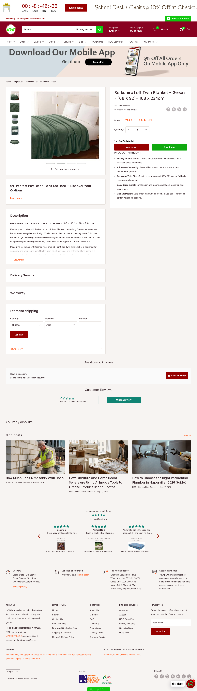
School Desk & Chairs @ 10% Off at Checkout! (106, 8)
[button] (40, 536)
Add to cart (131, 147)
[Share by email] (185, 109)
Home (9, 42)
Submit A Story (126, 628)
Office (22, 42)
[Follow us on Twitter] (162, 676)
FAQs (92, 619)
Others (52, 42)
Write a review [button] (123, 400)
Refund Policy (16, 349)
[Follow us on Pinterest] (173, 676)
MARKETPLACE (14, 636)
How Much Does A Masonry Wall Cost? (35, 478)
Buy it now (169, 147)
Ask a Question (178, 375)
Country (14, 318)
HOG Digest (148, 42)
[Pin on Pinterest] (174, 109)
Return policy (83, 575)
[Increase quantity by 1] (146, 130)
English (10, 672)
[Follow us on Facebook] (156, 676)
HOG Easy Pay (115, 42)
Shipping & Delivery (61, 632)
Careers (94, 614)
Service (67, 42)
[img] (98, 515)
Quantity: (119, 129)
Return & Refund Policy (63, 637)
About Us (94, 610)
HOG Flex (133, 42)
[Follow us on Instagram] (167, 676)
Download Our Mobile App (64, 628)
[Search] (99, 29)
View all (188, 435)
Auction (122, 614)
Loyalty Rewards (127, 623)
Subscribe (160, 631)
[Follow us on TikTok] (184, 676)
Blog (81, 42)
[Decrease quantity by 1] (129, 130)
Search (55, 614)
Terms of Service (98, 637)
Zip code (83, 318)
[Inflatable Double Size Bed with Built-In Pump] (61, 546)
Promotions (95, 628)
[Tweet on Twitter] (179, 109)
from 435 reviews (98, 519)
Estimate (19, 334)
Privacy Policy (97, 632)
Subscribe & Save (180, 18)
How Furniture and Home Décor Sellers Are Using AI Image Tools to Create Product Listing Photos (95, 482)
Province (49, 318)
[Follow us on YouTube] (178, 676)
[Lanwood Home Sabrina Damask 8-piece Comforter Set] (136, 546)
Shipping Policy (20, 586)
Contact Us (57, 619)
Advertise (123, 610)
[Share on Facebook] (168, 109)
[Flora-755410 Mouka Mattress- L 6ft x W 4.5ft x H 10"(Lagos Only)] (99, 546)
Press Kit (94, 623)
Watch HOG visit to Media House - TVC (122, 654)
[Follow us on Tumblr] (189, 676)
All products (19, 82)
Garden (37, 42)
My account (136, 31)
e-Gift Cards (97, 42)
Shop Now (34, 7)
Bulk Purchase (59, 623)
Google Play (98, 62)
